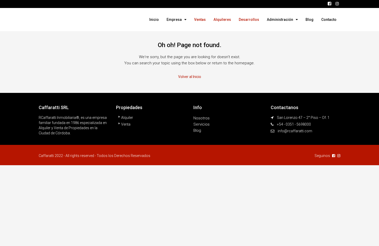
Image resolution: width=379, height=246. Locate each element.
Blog (310, 19)
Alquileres (222, 19)
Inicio (154, 19)
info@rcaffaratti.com (295, 131)
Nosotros (201, 118)
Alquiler (127, 118)
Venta (125, 124)
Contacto (328, 19)
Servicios (201, 124)
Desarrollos (249, 19)
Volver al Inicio (189, 77)
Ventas (200, 19)
